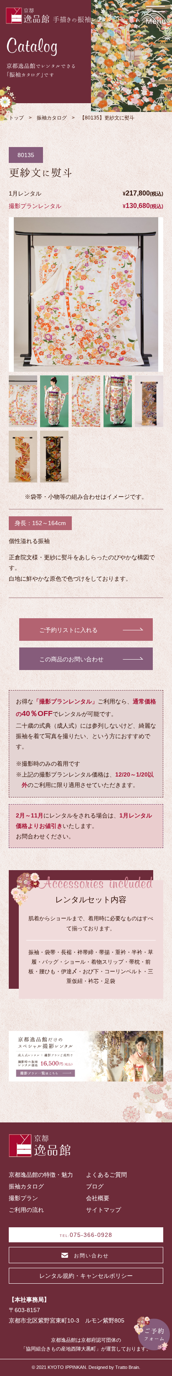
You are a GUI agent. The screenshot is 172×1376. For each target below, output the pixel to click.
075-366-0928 (86, 1234)
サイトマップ (103, 1209)
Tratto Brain (127, 1367)
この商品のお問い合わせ (71, 659)
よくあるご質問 (106, 1174)
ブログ (95, 1186)
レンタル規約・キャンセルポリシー (86, 1275)
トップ (16, 118)
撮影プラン (23, 1198)
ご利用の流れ (26, 1209)
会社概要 (97, 1198)
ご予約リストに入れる (68, 630)
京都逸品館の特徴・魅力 (41, 1174)
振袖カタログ (52, 118)
